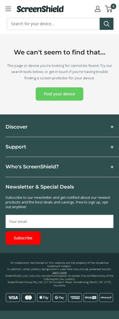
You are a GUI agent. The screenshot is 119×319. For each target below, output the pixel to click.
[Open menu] (8, 9)
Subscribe (23, 237)
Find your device (59, 93)
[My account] (97, 9)
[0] (108, 9)
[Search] (106, 24)
